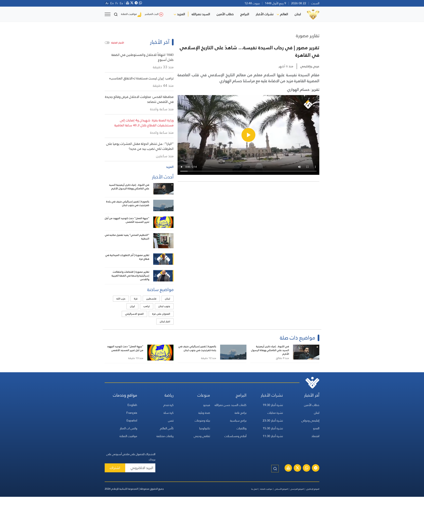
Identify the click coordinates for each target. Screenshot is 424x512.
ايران (132, 306)
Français (131, 412)
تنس (171, 420)
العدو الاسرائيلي (134, 313)
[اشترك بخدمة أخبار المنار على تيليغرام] (315, 468)
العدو (316, 428)
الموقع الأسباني (281, 489)
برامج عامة (240, 412)
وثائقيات (241, 428)
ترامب (146, 306)
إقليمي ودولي (310, 420)
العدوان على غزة (161, 313)
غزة (136, 298)
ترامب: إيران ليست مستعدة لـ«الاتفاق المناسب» (141, 78)
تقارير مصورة (307, 35)
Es (121, 3)
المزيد (181, 14)
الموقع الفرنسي (297, 489)
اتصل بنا (254, 489)
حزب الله (120, 298)
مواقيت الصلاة (129, 14)
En (112, 3)
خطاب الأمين (225, 14)
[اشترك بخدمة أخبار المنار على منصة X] (297, 468)
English (132, 405)
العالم (284, 14)
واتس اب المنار (128, 428)
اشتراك (115, 468)
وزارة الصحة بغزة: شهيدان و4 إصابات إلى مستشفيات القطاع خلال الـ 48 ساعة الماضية (144, 122)
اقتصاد (315, 436)
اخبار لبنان (165, 321)
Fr (116, 3)
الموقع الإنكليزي (312, 489)
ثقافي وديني (202, 436)
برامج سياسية (238, 420)
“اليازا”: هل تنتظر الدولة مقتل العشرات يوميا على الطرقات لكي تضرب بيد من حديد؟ (140, 146)
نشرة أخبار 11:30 (273, 436)
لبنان (298, 14)
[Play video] (248, 135)
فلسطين (151, 298)
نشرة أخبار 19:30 (273, 405)
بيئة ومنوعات (202, 420)
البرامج (244, 14)
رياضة (169, 395)
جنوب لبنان (164, 306)
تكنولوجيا (204, 428)
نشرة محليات (275, 412)
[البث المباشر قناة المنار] (288, 468)
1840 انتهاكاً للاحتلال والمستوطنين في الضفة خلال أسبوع (142, 57)
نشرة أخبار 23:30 (273, 420)
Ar (107, 3)
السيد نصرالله (201, 14)
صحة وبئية (204, 412)
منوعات (203, 395)
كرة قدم (168, 405)
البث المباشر (152, 14)
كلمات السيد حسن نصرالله (230, 405)
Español (132, 420)
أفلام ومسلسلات (235, 436)
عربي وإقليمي (309, 66)
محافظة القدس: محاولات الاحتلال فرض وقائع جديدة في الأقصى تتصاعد (139, 99)
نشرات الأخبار (264, 14)
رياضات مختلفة (165, 436)
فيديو (206, 405)
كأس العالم (167, 428)
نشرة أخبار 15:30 (273, 428)
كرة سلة (169, 412)
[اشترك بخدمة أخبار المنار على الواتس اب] (306, 468)
